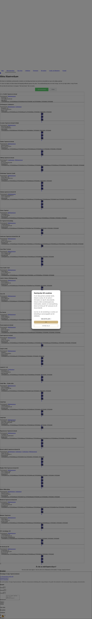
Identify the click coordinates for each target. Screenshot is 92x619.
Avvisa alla (46, 325)
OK (46, 322)
